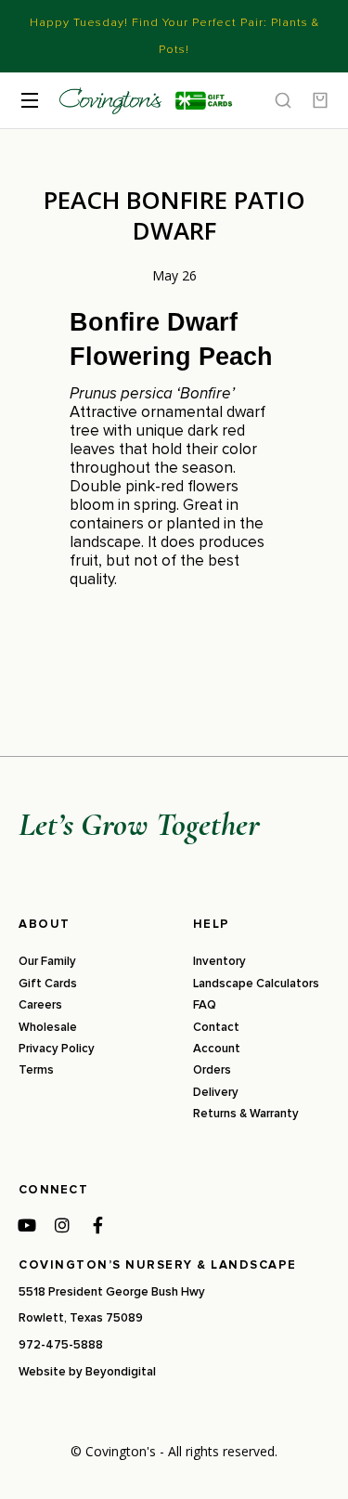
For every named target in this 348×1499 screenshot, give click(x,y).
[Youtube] (27, 1225)
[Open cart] (320, 100)
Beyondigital (120, 1371)
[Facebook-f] (97, 1225)
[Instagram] (62, 1225)
